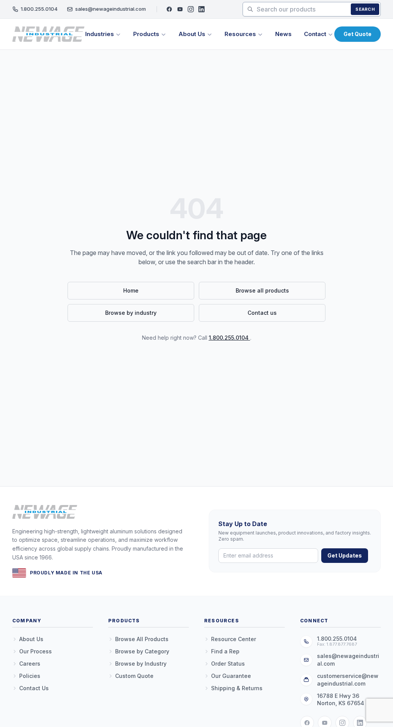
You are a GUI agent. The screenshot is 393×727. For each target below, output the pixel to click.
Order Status (228, 663)
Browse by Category (142, 651)
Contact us (262, 312)
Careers (29, 663)
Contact (315, 34)
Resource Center (233, 639)
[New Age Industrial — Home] (48, 34)
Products (146, 34)
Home (131, 290)
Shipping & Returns (237, 688)
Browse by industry (131, 312)
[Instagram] (191, 9)
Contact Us (34, 688)
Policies (29, 676)
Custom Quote (134, 676)
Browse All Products (141, 639)
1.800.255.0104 (39, 9)
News (283, 34)
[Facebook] (169, 9)
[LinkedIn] (201, 9)
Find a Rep (225, 651)
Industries (99, 34)
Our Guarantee (231, 676)
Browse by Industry (141, 663)
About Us (191, 34)
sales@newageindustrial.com (110, 9)
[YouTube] (180, 9)
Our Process (35, 651)
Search (365, 9)
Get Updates (344, 555)
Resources (240, 34)
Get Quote (357, 34)
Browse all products (262, 290)
